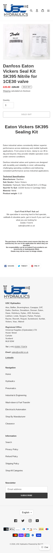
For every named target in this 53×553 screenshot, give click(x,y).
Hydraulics (10, 381)
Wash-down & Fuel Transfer (17, 402)
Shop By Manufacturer (15, 416)
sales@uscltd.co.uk (20, 352)
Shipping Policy (12, 463)
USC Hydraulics (22, 544)
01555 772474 (21, 347)
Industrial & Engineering (15, 395)
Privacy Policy (11, 449)
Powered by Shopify (35, 544)
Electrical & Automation (15, 409)
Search (8, 442)
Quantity (6, 100)
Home (8, 374)
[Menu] (48, 10)
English (25, 512)
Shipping (6, 91)
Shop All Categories (14, 470)
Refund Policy (11, 456)
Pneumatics (10, 388)
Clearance (10, 423)
